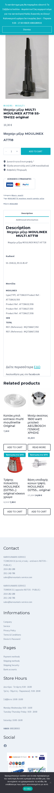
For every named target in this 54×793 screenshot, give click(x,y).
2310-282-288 (9, 569)
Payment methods (11, 656)
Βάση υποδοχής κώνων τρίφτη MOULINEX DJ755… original (39, 485)
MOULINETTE (13, 198)
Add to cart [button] (14, 447)
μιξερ (42, 198)
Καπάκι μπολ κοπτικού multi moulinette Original (13, 421)
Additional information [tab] (27, 220)
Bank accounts (10, 669)
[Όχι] (50, 782)
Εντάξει (27, 789)
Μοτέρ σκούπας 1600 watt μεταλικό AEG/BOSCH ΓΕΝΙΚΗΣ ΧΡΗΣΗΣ (38, 424)
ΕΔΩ (37, 367)
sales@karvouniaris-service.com (17, 577)
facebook (34, 374)
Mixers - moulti (14, 105)
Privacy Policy (9, 630)
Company (7, 622)
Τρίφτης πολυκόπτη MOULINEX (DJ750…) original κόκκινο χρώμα (14, 488)
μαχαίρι (36, 198)
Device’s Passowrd (11, 639)
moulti (29, 198)
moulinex (22, 198)
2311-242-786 (9, 573)
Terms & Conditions (12, 634)
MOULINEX (14, 204)
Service (6, 626)
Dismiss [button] (27, 29)
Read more (39, 447)
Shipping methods (11, 661)
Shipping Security (11, 665)
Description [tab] (27, 213)
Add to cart (35, 151)
